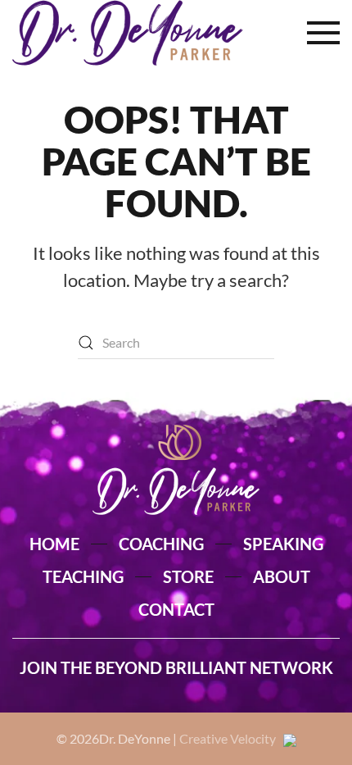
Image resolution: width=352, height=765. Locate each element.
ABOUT (281, 576)
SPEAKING (283, 543)
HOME (54, 543)
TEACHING (83, 576)
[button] (323, 32)
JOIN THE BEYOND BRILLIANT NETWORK (176, 667)
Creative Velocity (231, 738)
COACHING (161, 543)
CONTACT (176, 609)
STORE (188, 576)
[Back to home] (127, 33)
